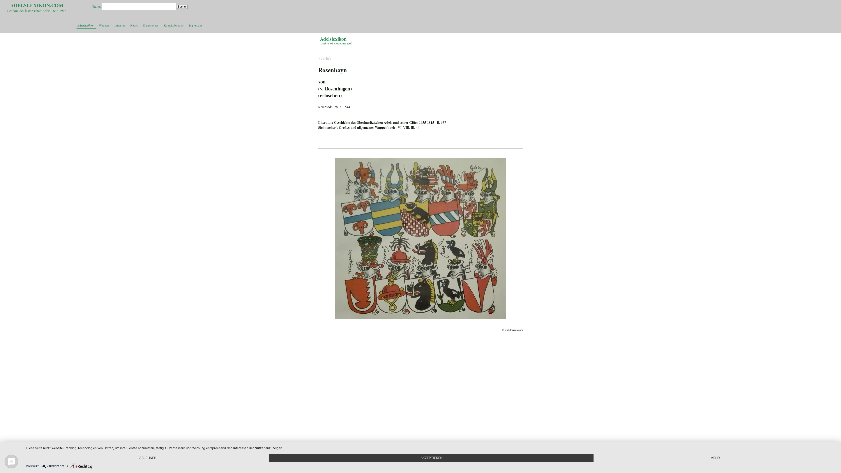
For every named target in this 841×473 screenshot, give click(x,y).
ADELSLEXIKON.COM (36, 5)
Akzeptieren (431, 458)
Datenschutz (150, 25)
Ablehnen (148, 458)
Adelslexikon (86, 25)
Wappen (104, 25)
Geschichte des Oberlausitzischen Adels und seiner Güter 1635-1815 (384, 122)
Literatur (120, 25)
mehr (715, 458)
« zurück (324, 58)
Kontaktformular (174, 25)
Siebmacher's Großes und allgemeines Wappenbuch (356, 127)
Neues (134, 25)
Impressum (195, 25)
